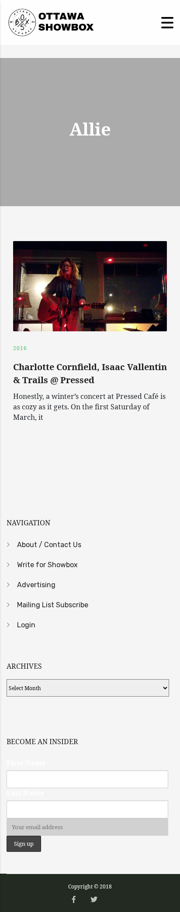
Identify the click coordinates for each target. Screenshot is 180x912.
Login (26, 625)
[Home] (50, 22)
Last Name (25, 793)
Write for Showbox (47, 565)
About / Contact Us (49, 545)
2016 (20, 348)
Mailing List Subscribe (52, 605)
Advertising (36, 585)
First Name (26, 763)
